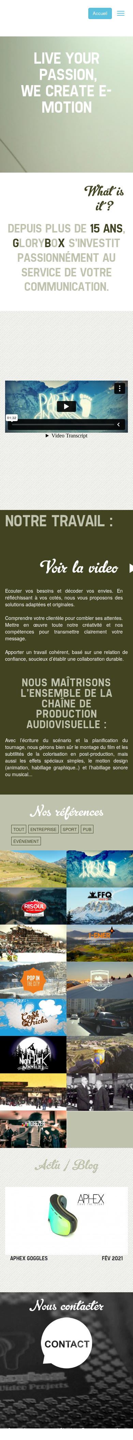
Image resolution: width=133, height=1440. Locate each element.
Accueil (100, 13)
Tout (18, 829)
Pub (87, 829)
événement (26, 841)
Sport (70, 829)
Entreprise (43, 829)
